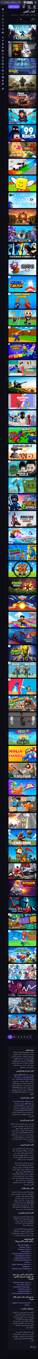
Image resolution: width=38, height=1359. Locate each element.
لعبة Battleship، (24, 1110)
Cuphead (30, 1182)
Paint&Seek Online (22, 1256)
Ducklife (25, 1133)
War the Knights (24, 1245)
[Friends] (34, 7)
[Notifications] (24, 7)
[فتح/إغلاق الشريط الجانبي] (35, 2)
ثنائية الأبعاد (30, 1203)
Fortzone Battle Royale (21, 1254)
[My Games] (29, 7)
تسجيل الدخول (14, 7)
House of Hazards (22, 1207)
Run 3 (13, 1124)
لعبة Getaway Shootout (25, 1079)
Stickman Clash (24, 1249)
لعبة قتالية (27, 1104)
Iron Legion (25, 1251)
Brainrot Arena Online (21, 1283)
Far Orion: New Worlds (21, 1101)
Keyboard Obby (24, 1291)
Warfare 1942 (24, 1247)
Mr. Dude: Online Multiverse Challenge (21, 1286)
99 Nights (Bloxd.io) (22, 1258)
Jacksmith (27, 1172)
